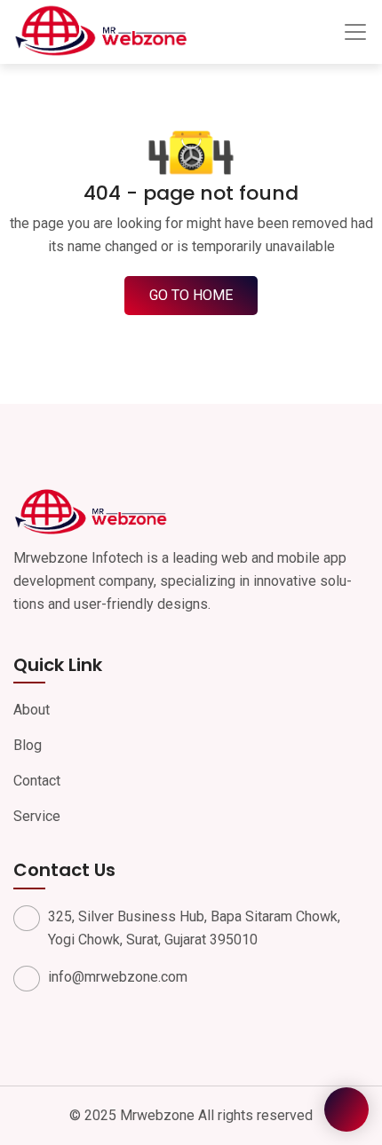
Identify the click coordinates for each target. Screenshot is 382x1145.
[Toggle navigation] (355, 32)
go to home (191, 295)
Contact (36, 780)
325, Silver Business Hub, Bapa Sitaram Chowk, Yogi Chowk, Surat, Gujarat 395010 (194, 928)
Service (36, 816)
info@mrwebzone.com (117, 976)
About (31, 709)
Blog (27, 745)
